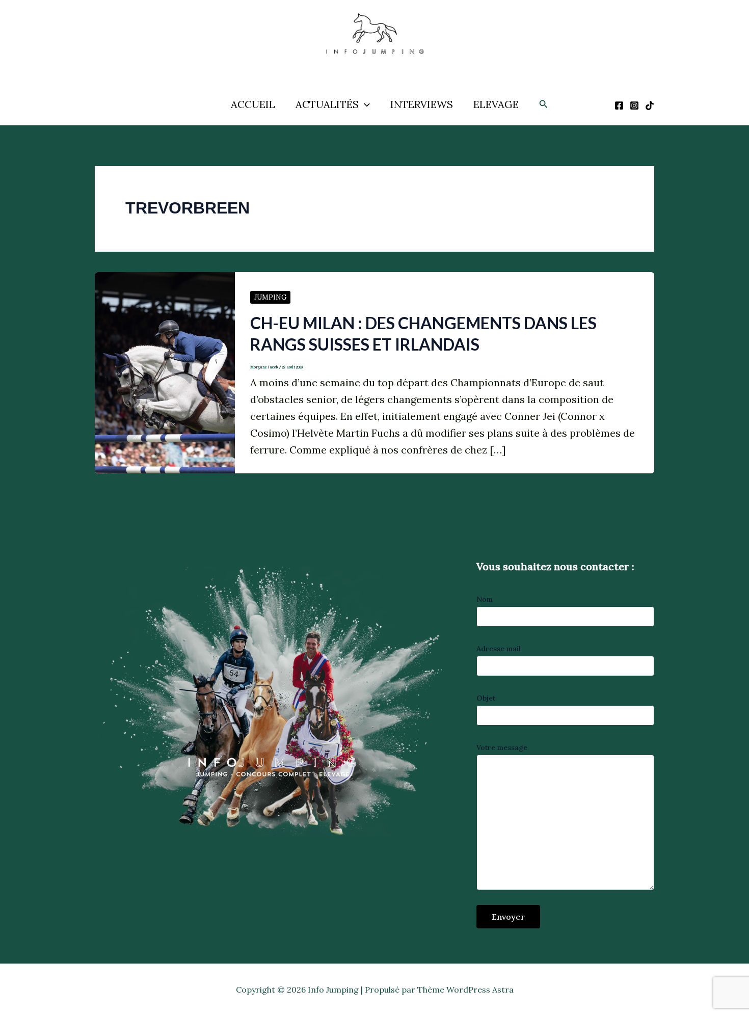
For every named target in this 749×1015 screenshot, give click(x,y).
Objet (485, 698)
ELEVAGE (496, 104)
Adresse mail (498, 648)
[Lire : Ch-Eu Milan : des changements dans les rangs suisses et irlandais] (165, 371)
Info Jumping (363, 65)
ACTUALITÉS (327, 104)
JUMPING (270, 297)
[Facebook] (619, 105)
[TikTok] (649, 105)
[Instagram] (634, 105)
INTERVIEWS (421, 104)
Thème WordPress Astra (465, 989)
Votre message (501, 747)
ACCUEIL (253, 104)
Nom (484, 599)
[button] (364, 104)
